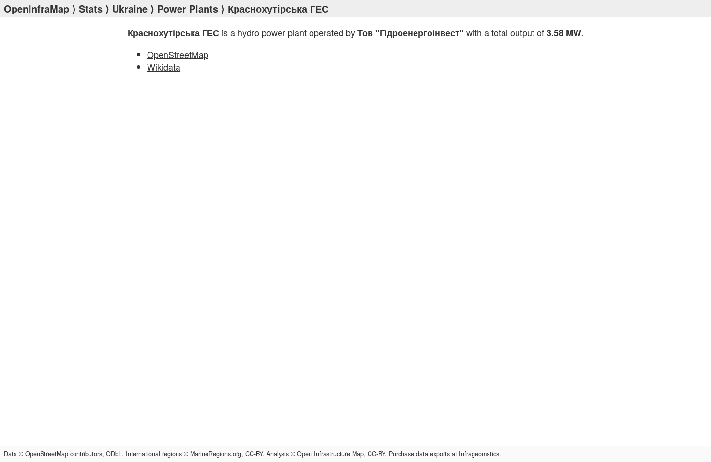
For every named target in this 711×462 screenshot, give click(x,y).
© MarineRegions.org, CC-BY (223, 453)
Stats (91, 8)
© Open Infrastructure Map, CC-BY (338, 453)
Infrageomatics (479, 453)
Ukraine (130, 8)
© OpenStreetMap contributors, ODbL (70, 453)
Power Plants (187, 8)
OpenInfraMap (36, 8)
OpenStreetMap (177, 54)
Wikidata (163, 66)
